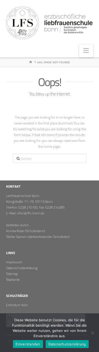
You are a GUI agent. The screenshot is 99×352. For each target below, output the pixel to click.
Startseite (13, 279)
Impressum (14, 262)
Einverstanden (28, 344)
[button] (86, 50)
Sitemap (12, 273)
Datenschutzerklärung (21, 267)
